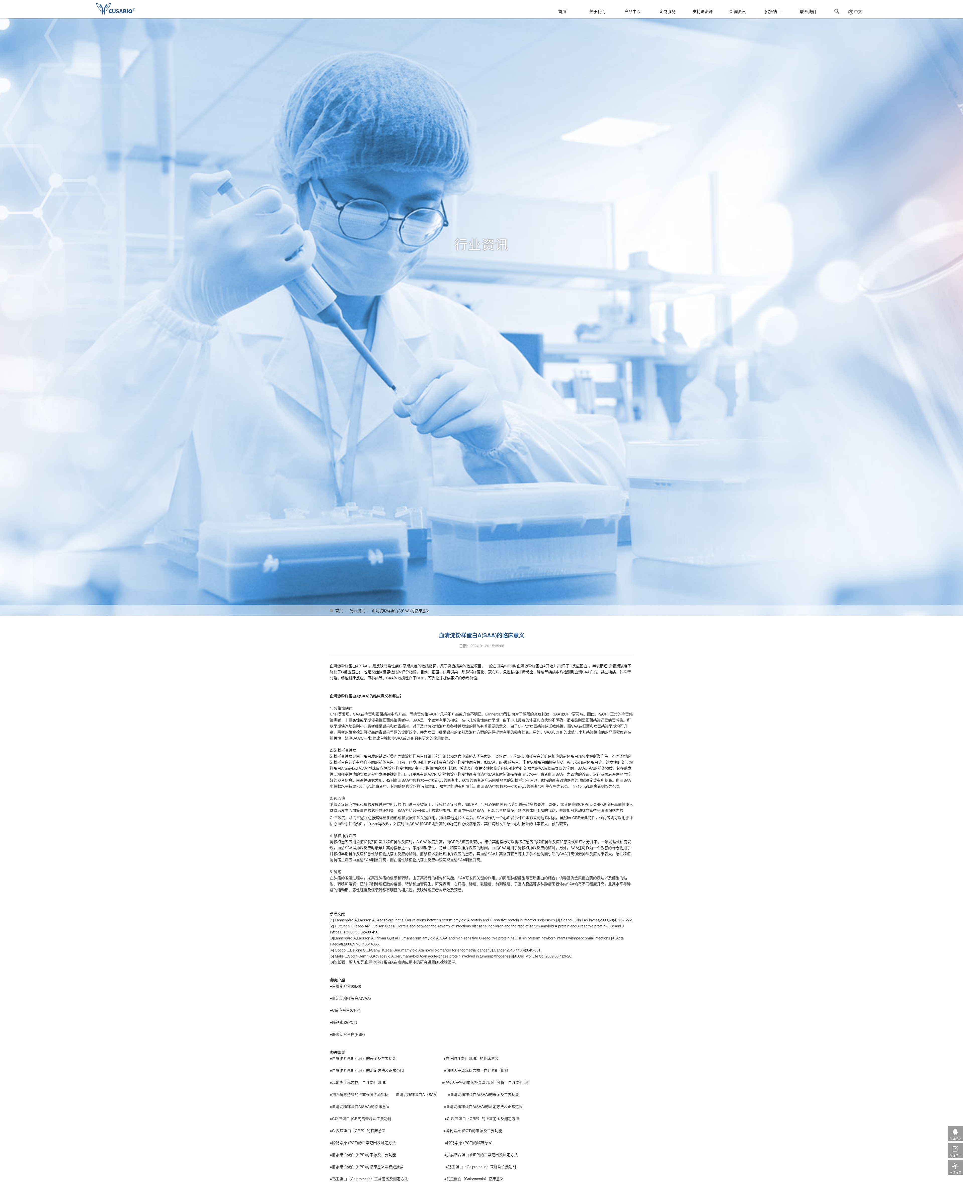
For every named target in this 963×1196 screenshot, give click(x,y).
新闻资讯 (738, 11)
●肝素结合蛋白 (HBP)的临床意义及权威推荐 (367, 1166)
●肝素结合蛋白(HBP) (347, 1034)
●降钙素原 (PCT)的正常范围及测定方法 (363, 1142)
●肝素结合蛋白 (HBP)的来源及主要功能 (363, 1154)
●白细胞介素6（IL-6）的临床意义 (471, 1058)
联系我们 (808, 11)
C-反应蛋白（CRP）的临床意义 (358, 1130)
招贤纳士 (773, 11)
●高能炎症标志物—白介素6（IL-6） (359, 1082)
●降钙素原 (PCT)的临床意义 (468, 1142)
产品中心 (632, 11)
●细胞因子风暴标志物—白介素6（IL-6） (477, 1070)
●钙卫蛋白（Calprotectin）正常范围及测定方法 (369, 1178)
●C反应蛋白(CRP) (345, 1010)
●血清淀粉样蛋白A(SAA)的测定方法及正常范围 (483, 1106)
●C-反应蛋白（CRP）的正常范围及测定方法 (479, 1118)
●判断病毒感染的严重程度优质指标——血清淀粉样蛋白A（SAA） (385, 1094)
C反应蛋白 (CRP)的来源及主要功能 (361, 1118)
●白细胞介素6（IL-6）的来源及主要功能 (363, 1058)
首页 (562, 11)
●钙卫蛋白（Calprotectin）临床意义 (474, 1178)
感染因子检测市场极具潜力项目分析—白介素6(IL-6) (487, 1082)
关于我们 (597, 11)
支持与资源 (703, 11)
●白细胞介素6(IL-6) (345, 986)
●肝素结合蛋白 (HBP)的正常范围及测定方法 (481, 1154)
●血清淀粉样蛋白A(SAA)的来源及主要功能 (483, 1094)
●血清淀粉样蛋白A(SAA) (350, 998)
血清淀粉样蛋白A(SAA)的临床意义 (361, 1106)
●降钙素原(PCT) (343, 1022)
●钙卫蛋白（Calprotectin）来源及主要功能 (481, 1166)
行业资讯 (357, 610)
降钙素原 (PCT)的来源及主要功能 (474, 1130)
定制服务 (668, 11)
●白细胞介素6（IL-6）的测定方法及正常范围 (367, 1070)
